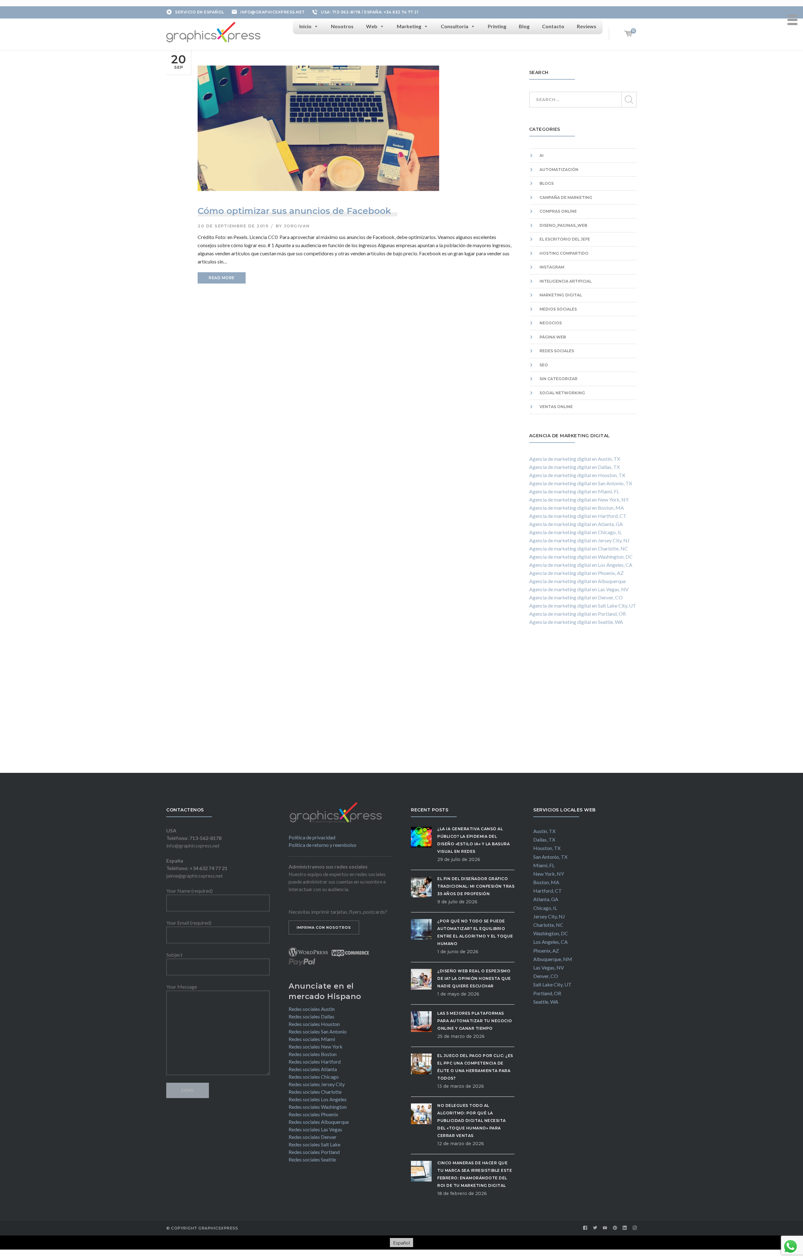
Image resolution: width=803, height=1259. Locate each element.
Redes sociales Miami (312, 1039)
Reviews (586, 26)
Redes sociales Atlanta (313, 1069)
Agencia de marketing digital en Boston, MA (576, 508)
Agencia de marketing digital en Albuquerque (577, 581)
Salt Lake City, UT (552, 984)
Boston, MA (546, 882)
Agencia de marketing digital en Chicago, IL (575, 532)
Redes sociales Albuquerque (319, 1122)
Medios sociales (558, 309)
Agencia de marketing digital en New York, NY (579, 499)
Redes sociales (557, 350)
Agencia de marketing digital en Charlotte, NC (578, 548)
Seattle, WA (545, 1002)
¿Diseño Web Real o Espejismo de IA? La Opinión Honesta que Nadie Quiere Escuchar (474, 978)
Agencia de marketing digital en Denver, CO (576, 597)
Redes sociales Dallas (311, 1016)
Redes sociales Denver (313, 1137)
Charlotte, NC (548, 925)
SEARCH (628, 99)
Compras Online (558, 211)
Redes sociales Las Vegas (315, 1129)
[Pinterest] (615, 1227)
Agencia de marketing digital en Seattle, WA (576, 622)
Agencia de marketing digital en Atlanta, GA (576, 524)
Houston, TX (547, 848)
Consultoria (454, 26)
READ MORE (222, 277)
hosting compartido (564, 253)
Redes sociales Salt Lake (314, 1144)
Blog (524, 26)
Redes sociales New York (316, 1046)
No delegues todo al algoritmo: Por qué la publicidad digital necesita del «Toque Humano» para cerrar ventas (471, 1120)
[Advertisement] (583, 705)
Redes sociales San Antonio (318, 1031)
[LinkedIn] (625, 1227)
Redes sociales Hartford (315, 1062)
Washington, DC (550, 933)
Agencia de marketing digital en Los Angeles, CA (580, 565)
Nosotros (342, 26)
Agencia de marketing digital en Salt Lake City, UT (582, 605)
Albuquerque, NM (552, 959)
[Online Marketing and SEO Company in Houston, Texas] (213, 31)
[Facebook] (585, 1227)
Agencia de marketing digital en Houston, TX (577, 475)
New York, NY (548, 874)
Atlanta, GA (545, 899)
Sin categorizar (558, 378)
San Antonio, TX (550, 857)
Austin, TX (544, 831)
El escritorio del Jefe (565, 239)
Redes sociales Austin (312, 1009)
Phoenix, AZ (546, 951)
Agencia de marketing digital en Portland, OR (577, 614)
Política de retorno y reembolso (322, 845)
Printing (497, 26)
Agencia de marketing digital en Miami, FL (574, 491)
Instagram (552, 267)
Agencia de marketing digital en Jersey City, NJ (579, 540)
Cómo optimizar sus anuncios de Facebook (294, 210)
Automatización (559, 169)
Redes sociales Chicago (314, 1077)
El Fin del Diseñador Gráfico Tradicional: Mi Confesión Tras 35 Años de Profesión (475, 886)
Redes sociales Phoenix (313, 1114)
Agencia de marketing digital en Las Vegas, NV (579, 589)
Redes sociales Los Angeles (318, 1099)
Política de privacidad (312, 837)
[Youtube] (605, 1227)
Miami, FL (544, 865)
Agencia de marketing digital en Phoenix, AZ (576, 573)
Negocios (551, 323)
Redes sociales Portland (314, 1152)
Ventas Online (556, 406)
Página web (553, 337)
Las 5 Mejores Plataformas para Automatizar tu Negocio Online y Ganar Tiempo (474, 1021)
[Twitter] (595, 1227)
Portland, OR (547, 993)
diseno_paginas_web (563, 225)
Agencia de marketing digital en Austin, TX (574, 459)
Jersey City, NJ (549, 916)
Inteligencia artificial (566, 281)
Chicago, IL (545, 908)
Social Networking (562, 392)
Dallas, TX (544, 839)
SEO (544, 365)
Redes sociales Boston (313, 1054)
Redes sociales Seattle (312, 1159)
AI (542, 155)
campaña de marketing (566, 197)
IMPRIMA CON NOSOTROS (324, 927)
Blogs (547, 183)
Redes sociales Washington (318, 1107)
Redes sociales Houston (314, 1024)
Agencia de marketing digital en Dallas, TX (574, 467)
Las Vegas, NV (548, 967)
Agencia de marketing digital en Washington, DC (581, 557)
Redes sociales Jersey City (317, 1084)
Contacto (553, 26)
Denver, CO (545, 976)
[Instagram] (635, 1227)
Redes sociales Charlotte (315, 1092)
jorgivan (297, 225)
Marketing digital (561, 295)
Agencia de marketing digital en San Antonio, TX (580, 483)
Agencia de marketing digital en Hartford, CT (577, 516)
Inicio (305, 26)
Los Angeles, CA (550, 942)
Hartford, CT (547, 891)
